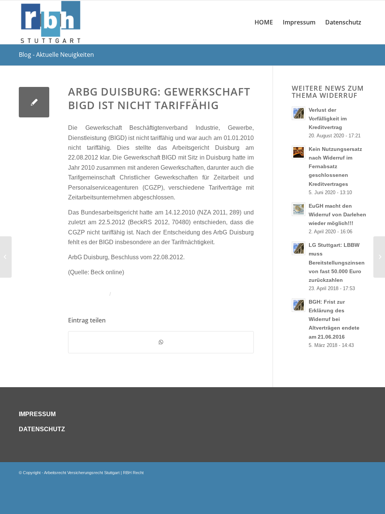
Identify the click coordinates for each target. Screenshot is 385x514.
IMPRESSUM (37, 414)
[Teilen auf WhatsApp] (160, 342)
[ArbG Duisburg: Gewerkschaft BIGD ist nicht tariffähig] (34, 102)
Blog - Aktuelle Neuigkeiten (56, 54)
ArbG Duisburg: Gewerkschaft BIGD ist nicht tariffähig (159, 98)
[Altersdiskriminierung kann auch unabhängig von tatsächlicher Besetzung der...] (6, 257)
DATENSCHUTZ (42, 429)
